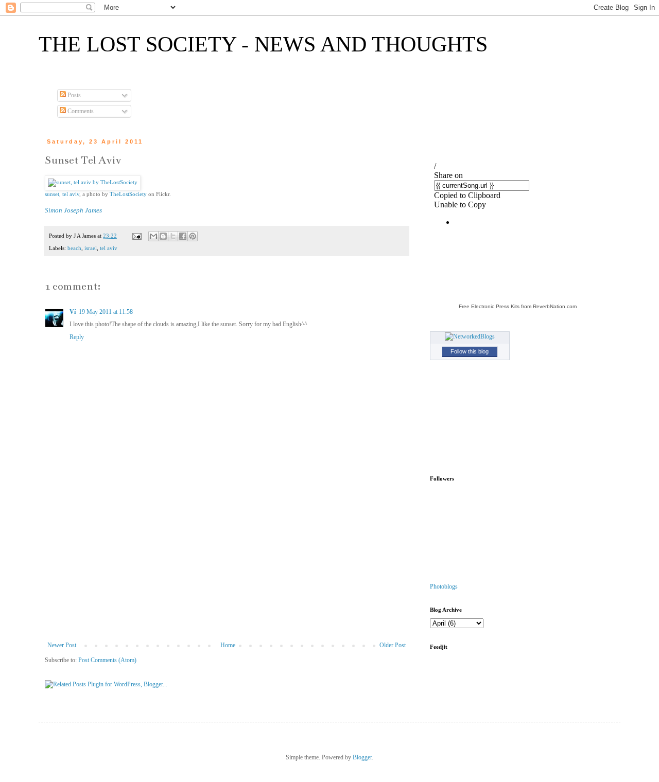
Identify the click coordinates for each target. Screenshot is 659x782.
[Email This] (153, 236)
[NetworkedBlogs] (470, 336)
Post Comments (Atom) (107, 660)
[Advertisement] (226, 564)
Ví (73, 311)
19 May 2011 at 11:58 (106, 311)
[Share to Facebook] (183, 236)
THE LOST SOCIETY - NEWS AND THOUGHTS (263, 44)
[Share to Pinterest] (192, 236)
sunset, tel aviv (62, 194)
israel (90, 248)
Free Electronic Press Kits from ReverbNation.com (518, 306)
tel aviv (108, 248)
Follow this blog (469, 351)
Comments (80, 111)
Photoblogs (444, 586)
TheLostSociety (128, 194)
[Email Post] (136, 236)
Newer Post (61, 645)
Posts (73, 95)
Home (227, 645)
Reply (77, 337)
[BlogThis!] (163, 236)
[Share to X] (173, 236)
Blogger (362, 757)
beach (74, 248)
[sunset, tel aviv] (93, 182)
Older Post (392, 645)
